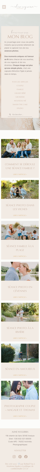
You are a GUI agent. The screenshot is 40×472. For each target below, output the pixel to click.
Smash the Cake (20, 104)
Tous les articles (20, 82)
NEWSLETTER (20, 450)
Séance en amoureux (20, 368)
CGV (26, 468)
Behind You (28, 464)
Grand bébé (20, 93)
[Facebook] (26, 456)
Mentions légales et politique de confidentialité (20, 467)
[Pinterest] (20, 456)
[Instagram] (14, 456)
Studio (20, 108)
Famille (20, 89)
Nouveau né (20, 101)
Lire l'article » (20, 174)
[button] (4, 7)
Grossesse (20, 97)
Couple (20, 86)
